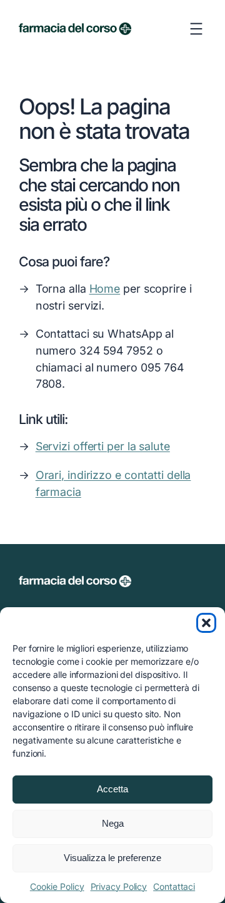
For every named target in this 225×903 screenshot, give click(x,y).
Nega (113, 823)
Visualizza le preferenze (112, 857)
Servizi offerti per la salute (103, 446)
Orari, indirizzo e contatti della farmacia (113, 483)
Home (105, 288)
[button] (206, 623)
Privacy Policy (119, 886)
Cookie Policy (57, 886)
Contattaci (174, 886)
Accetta (112, 789)
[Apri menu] (196, 29)
